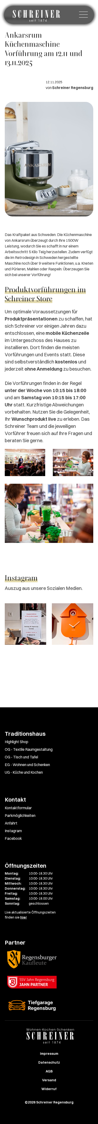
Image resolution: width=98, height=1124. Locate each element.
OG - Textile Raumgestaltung (29, 749)
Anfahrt (11, 823)
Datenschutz (49, 1062)
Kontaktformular (18, 807)
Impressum (49, 1053)
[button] (83, 15)
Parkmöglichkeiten (20, 815)
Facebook (13, 838)
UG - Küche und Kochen (24, 772)
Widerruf (49, 1089)
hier (23, 917)
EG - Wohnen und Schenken (27, 764)
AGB (49, 1071)
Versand (49, 1080)
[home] (35, 14)
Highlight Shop (16, 741)
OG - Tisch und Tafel (21, 757)
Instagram (13, 830)
